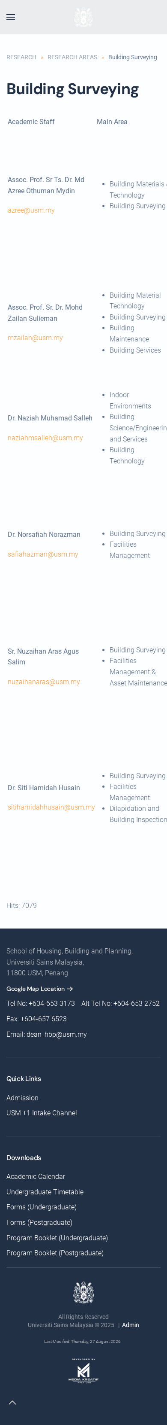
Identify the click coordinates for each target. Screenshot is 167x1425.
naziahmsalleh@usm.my (45, 438)
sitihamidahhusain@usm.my (51, 807)
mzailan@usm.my (35, 338)
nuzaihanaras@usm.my (44, 682)
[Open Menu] (10, 17)
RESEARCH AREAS (72, 57)
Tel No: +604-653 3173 (40, 1003)
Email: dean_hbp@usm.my (46, 1034)
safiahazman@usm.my (43, 554)
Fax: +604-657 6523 (36, 1019)
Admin (130, 1324)
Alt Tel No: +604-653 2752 (120, 1003)
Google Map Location (35, 989)
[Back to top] (12, 1402)
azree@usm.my (31, 210)
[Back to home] (83, 17)
